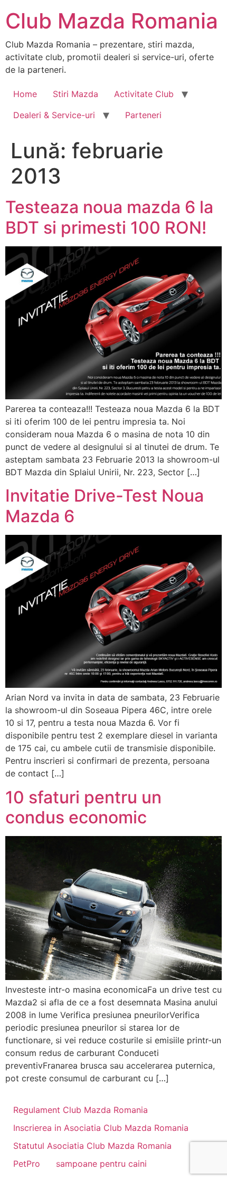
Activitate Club (144, 94)
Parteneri (143, 115)
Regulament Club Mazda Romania (80, 1110)
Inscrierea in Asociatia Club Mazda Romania (100, 1127)
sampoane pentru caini (101, 1163)
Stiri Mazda (75, 94)
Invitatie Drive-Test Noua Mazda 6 (104, 505)
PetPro (26, 1163)
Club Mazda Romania (111, 21)
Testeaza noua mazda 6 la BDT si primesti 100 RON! (109, 217)
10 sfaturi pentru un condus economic (83, 807)
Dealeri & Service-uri (54, 115)
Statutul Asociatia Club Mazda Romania (92, 1145)
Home (25, 94)
